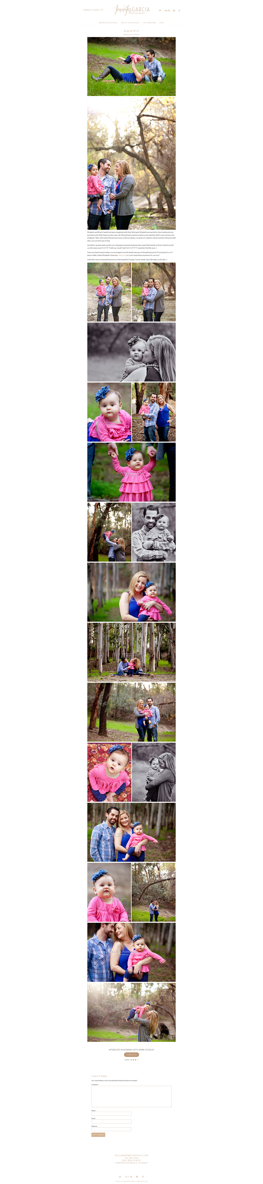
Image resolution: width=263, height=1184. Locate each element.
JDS (146, 1181)
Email (93, 1118)
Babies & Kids (128, 34)
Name (93, 1110)
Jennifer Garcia (129, 1181)
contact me (122, 255)
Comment (95, 1084)
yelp (166, 10)
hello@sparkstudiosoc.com (131, 1155)
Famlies (137, 34)
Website (94, 1126)
